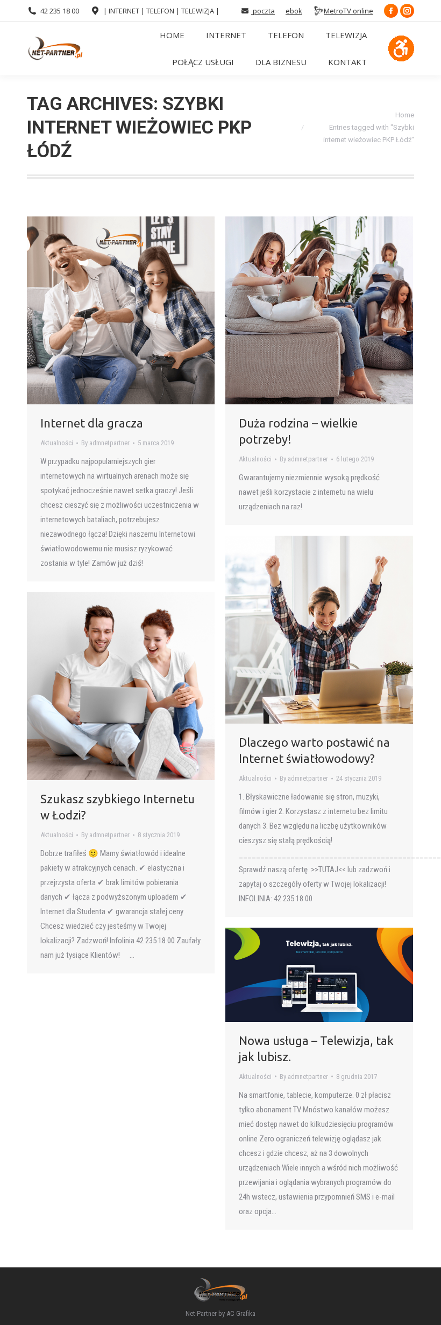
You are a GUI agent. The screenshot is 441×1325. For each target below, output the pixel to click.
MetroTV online (348, 11)
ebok (294, 11)
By (105, 443)
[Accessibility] (401, 48)
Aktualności (56, 443)
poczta (263, 11)
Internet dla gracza (91, 423)
